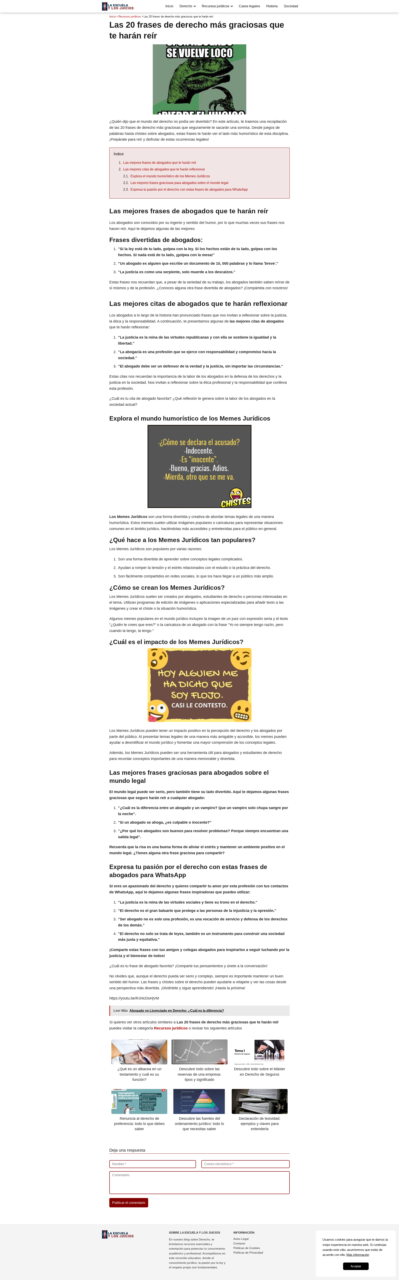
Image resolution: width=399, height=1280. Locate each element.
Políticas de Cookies (246, 1248)
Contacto (239, 1243)
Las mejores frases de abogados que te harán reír (159, 162)
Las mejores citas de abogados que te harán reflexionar (164, 169)
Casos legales (249, 6)
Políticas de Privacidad (248, 1252)
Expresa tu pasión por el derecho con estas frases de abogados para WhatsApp (189, 189)
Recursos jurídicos (215, 6)
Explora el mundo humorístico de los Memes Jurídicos (170, 176)
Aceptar (356, 1266)
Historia (272, 6)
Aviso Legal (241, 1238)
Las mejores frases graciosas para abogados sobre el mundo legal (179, 183)
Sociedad (291, 6)
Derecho (186, 6)
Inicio (169, 6)
